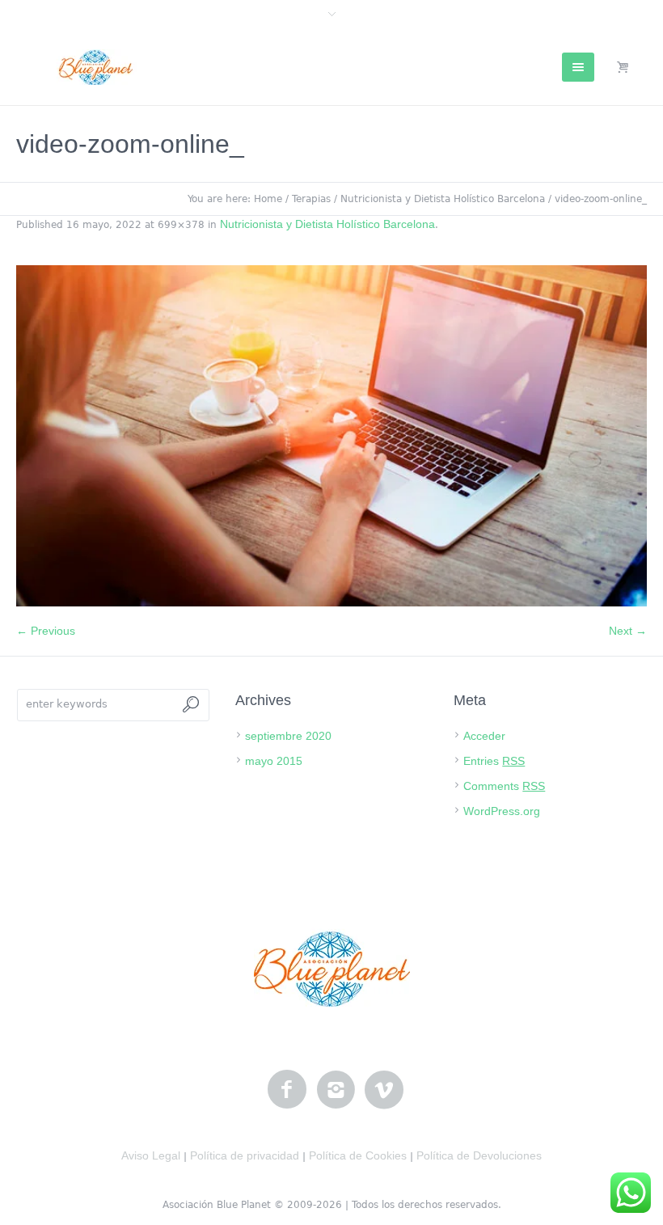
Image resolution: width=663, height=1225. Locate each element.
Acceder (484, 735)
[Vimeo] (384, 1090)
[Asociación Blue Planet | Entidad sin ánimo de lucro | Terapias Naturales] (332, 968)
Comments (504, 785)
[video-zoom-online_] (331, 435)
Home (268, 199)
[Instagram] (335, 1090)
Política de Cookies (358, 1155)
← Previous (45, 630)
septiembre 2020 (288, 735)
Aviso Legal (150, 1155)
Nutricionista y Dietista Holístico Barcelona (442, 199)
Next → (628, 630)
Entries (494, 760)
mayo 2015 (273, 760)
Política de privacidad (244, 1155)
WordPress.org (501, 811)
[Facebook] (287, 1090)
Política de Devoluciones (479, 1155)
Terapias (311, 199)
